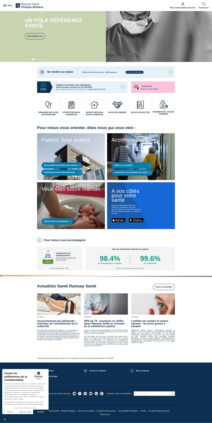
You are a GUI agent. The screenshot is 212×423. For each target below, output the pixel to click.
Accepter (41, 412)
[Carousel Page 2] (29, 59)
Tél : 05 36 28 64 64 (134, 72)
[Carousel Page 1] (26, 59)
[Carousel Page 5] (40, 59)
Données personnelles (106, 411)
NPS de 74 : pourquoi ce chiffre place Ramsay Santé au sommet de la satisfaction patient (104, 323)
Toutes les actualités (163, 287)
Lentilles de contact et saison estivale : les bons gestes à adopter (149, 323)
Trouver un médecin (97, 371)
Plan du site (105, 414)
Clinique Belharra (32, 7)
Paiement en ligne (50, 376)
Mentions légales (68, 411)
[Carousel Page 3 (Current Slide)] (33, 59)
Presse (143, 411)
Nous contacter (142, 371)
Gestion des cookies (86, 411)
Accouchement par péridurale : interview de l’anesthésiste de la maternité (57, 323)
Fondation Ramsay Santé (159, 411)
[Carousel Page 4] (37, 59)
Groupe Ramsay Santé (49, 411)
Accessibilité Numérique (128, 411)
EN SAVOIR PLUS (34, 36)
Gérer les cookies (25, 412)
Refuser (10, 412)
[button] (4, 419)
